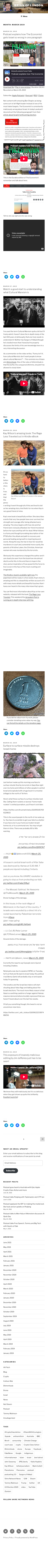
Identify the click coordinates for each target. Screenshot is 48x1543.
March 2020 (8, 1289)
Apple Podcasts (18, 95)
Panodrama (9, 1470)
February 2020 (9, 1293)
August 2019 (8, 1321)
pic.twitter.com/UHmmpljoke (18, 951)
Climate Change (30, 1441)
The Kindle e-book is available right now (18, 575)
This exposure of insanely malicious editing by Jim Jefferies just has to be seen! (22, 1058)
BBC (38, 1436)
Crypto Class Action (31, 1445)
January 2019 (8, 1353)
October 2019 (8, 1312)
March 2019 (8, 1344)
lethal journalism (23, 1466)
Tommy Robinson (10, 1414)
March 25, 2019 (26, 893)
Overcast (29, 95)
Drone (5, 1390)
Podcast (6, 1409)
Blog (5, 1372)
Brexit (7, 1441)
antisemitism (18, 1436)
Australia (30, 1436)
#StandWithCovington (32, 1432)
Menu (25, 16)
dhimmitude (11, 362)
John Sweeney (10, 1462)
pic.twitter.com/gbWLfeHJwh (17, 924)
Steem (32, 1479)
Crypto (6, 1376)
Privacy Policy (8, 1537)
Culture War (8, 1381)
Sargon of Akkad (25, 1474)
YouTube (31, 1487)
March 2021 (8, 1256)
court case (9, 1445)
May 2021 (7, 1247)
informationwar (11, 1458)
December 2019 (9, 1302)
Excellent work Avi (10, 1097)
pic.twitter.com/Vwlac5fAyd (16, 883)
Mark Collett (37, 1466)
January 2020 (8, 1298)
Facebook (37, 1449)
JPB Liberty (23, 1462)
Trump (23, 1483)
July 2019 (7, 1326)
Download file (8, 87)
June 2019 (7, 1330)
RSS (35, 95)
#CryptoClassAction (13, 1432)
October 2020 (8, 1279)
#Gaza (11, 917)
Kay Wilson (9, 1466)
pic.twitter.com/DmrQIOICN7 (31, 847)
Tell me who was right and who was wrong (17, 216)
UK (39, 1483)
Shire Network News (13, 1479)
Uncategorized (9, 1418)
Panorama (21, 1470)
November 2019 (9, 1307)
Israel (5, 1395)
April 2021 (7, 1252)
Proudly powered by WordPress (26, 1537)
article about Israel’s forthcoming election (19, 115)
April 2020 (7, 1284)
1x (17, 80)
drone (19, 1449)
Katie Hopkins (36, 1462)
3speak (7, 1436)
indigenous (28, 1453)
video (23, 1487)
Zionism (8, 1491)
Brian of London (28, 5)
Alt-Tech (6, 1367)
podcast (30, 1470)
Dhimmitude (8, 1386)
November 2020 (9, 1275)
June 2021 (7, 1243)
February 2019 (9, 1349)
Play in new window (22, 87)
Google (18, 1453)
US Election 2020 (11, 1487)
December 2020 (9, 1270)
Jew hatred (38, 1458)
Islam (22, 1458)
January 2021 (8, 1266)
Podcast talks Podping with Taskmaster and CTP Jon (23, 1197)
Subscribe (32, 84)
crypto (18, 1445)
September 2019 (10, 1316)
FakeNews (9, 1453)
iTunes (41, 95)
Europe (28, 1449)
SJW (25, 1479)
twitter (32, 1483)
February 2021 (9, 1261)
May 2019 (7, 1335)
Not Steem (7, 1404)
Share (41, 84)
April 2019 (7, 1339)
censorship (16, 1441)
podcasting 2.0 (10, 1474)
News (5, 1400)
